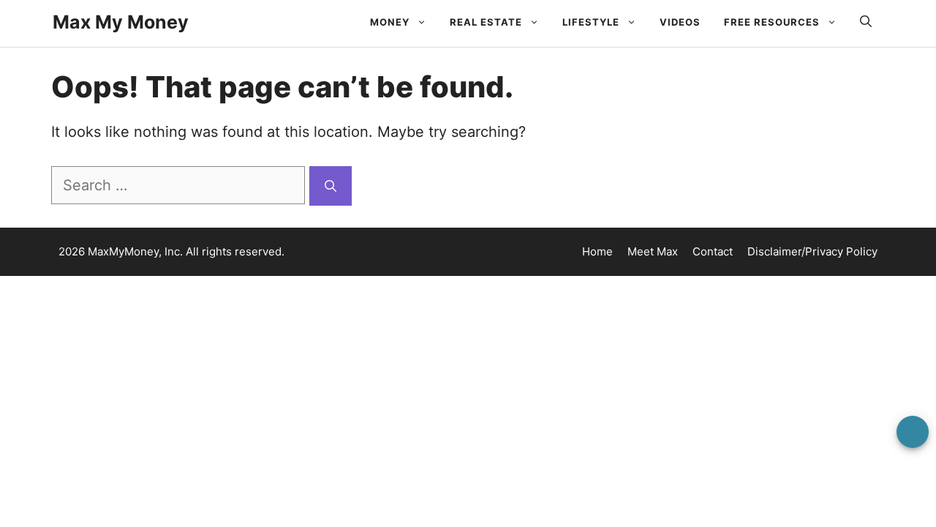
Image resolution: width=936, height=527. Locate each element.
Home (597, 251)
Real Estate (486, 22)
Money (390, 22)
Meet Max (652, 251)
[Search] (330, 186)
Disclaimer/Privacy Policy (812, 251)
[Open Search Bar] (865, 22)
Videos (680, 22)
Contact (712, 251)
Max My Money (121, 22)
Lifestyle (590, 22)
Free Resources (772, 22)
